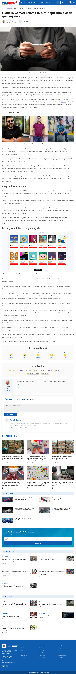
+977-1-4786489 (6, 657)
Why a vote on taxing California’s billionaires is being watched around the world (15, 585)
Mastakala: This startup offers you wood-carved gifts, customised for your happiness (62, 458)
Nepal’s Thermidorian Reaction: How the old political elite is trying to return (15, 615)
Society (22, 652)
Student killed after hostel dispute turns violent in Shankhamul (25, 508)
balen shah (45, 373)
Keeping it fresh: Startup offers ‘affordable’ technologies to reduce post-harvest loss (12, 483)
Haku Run (10, 80)
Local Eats (41, 652)
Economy (30, 2)
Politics (23, 2)
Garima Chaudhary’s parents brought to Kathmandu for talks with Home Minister (14, 603)
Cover (8, 8)
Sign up (64, 2)
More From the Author (21, 385)
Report (27, 427)
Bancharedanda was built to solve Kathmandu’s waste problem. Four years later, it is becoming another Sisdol (14, 559)
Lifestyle (36, 2)
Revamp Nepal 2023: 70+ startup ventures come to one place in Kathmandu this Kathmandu (38, 483)
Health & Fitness (62, 655)
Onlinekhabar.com (6, 653)
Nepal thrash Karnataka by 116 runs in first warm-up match (25, 498)
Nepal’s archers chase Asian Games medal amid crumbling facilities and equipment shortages (14, 628)
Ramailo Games (15, 420)
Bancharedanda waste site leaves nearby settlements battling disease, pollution (51, 603)
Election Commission (61, 370)
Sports (48, 2)
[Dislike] (20, 427)
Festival (41, 648)
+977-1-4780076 (10, 656)
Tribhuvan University (34, 373)
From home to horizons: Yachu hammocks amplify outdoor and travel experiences (12, 458)
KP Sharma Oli (14, 370)
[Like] (14, 427)
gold (51, 370)
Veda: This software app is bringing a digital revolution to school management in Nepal (37, 458)
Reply (11, 427)
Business (23, 660)
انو (63, 178)
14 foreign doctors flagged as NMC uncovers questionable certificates (52, 558)
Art (58, 650)
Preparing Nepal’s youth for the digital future (24, 519)
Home (3, 8)
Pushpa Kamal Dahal (27, 370)
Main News (23, 648)
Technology (60, 657)
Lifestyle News (61, 648)
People (59, 660)
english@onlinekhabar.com (8, 662)
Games (63, 102)
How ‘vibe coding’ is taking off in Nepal (50, 615)
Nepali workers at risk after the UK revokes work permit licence (62, 508)
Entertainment (24, 655)
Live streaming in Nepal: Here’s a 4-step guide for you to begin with (62, 483)
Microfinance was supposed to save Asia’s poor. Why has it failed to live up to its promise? (51, 573)
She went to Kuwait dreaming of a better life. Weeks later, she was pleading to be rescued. (15, 572)
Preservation (42, 655)
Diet (59, 652)
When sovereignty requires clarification (60, 498)
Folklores (41, 650)
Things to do (42, 657)
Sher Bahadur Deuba (41, 370)
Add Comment (11, 414)
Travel (42, 2)
